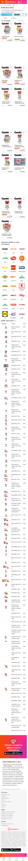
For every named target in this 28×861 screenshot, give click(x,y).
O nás (2, 803)
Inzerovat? (3, 796)
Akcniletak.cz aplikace (6, 801)
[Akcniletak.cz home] (10, 1)
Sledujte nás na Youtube (6, 817)
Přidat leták (3, 805)
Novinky (3, 806)
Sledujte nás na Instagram (7, 815)
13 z (5, 20)
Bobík (13, 5)
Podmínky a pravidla (17, 856)
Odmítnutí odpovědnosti (7, 856)
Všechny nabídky (7, 5)
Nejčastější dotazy (5, 794)
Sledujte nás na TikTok (6, 818)
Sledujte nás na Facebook (7, 813)
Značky (3, 799)
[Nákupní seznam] (21, 2)
